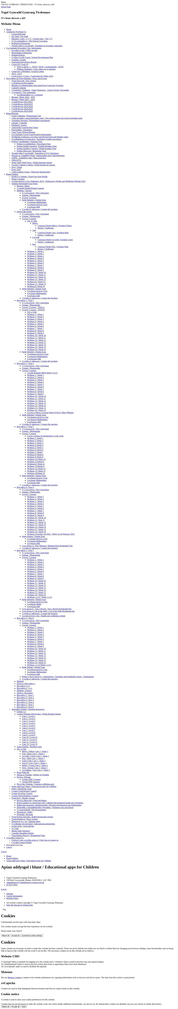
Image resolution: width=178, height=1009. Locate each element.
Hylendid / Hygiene (25, 814)
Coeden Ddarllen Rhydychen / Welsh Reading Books (39, 714)
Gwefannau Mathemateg (37, 356)
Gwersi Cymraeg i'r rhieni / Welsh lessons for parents (33, 165)
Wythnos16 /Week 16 (36, 286)
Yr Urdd (15, 828)
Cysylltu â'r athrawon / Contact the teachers (40, 209)
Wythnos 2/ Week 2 (35, 441)
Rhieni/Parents (12, 113)
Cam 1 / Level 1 (28, 716)
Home (8, 29)
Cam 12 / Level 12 (29, 742)
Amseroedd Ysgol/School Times (24, 127)
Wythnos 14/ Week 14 (36, 469)
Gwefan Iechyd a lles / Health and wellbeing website (43, 616)
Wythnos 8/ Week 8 (35, 455)
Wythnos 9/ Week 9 (35, 457)
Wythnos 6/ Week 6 (35, 450)
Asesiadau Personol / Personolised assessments (30, 120)
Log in (9, 847)
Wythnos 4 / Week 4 (35, 258)
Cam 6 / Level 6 (28, 728)
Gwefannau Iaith (34, 359)
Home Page (6, 7)
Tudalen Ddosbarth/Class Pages (24, 184)
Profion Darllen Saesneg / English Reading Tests (37, 146)
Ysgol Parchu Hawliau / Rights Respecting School (32, 817)
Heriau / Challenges (46, 228)
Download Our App (14, 845)
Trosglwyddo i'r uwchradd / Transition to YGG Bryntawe (35, 153)
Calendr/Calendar (18, 88)
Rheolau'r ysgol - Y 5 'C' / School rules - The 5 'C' (32, 39)
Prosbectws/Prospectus (20, 43)
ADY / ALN (16, 74)
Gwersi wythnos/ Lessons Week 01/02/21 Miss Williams (50, 412)
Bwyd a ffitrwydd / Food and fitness (32, 800)
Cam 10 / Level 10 (29, 737)
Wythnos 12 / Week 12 (36, 277)
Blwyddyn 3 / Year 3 (25, 427)
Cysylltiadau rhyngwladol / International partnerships (33, 824)
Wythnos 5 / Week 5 (35, 261)
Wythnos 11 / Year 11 (36, 520)
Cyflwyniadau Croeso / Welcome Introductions (30, 172)
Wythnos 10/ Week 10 (36, 459)
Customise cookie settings (32, 936)
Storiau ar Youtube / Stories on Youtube (33, 775)
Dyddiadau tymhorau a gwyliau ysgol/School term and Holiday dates (39, 137)
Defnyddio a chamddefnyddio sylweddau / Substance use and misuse (45, 807)
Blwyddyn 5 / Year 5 (25, 550)
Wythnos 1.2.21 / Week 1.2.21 (39, 597)
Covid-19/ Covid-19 (19, 64)
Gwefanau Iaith (33, 207)
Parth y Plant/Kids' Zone (21, 789)
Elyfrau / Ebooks (24, 777)
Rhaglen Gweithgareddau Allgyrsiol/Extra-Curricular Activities (37, 85)
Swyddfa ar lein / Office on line (24, 50)
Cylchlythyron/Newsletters (22, 83)
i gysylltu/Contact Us (15, 838)
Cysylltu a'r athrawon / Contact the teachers (40, 298)
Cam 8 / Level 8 (28, 733)
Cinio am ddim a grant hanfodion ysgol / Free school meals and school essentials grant (46, 118)
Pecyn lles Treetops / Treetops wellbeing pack (35, 784)
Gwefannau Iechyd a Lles (37, 354)
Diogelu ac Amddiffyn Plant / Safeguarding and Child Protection (38, 155)
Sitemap (9, 894)
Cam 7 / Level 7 (28, 730)
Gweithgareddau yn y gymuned (30, 95)
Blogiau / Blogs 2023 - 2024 (23, 99)
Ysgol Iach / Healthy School (23, 798)
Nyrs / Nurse (16, 167)
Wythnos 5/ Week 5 (35, 448)
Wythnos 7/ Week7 (35, 452)
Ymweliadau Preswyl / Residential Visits (28, 835)
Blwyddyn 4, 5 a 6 (24, 688)
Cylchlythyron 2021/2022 (22, 102)
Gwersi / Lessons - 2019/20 (33, 310)
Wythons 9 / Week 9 (35, 270)
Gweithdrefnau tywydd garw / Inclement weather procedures (36, 139)
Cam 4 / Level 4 (28, 723)
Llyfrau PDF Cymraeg (31, 779)
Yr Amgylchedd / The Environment (31, 810)
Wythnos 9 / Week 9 (35, 333)
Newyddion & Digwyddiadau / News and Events (26, 78)
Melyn (35, 223)
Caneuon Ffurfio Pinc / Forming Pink (53, 247)
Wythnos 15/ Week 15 (36, 471)
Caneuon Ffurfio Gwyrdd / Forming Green (55, 240)
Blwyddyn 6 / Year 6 (25, 618)
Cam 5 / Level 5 (28, 726)
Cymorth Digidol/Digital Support (30, 188)
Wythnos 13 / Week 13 (36, 279)
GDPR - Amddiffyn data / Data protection (28, 158)
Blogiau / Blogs (23, 186)
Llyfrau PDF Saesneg (31, 782)
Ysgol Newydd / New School (23, 81)
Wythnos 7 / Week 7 (35, 265)
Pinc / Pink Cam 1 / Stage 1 (33, 758)
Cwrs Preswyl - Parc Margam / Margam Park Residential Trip (47, 546)
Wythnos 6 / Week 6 (35, 263)
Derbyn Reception (24, 212)
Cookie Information (14, 896)
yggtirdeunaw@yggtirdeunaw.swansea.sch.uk (25, 882)
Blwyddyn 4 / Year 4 (25, 487)
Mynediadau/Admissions (21, 53)
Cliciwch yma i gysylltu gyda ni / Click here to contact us (35, 840)
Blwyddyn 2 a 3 (23, 686)
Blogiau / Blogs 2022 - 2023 (23, 97)
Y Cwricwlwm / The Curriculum (35, 193)
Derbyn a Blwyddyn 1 (26, 684)
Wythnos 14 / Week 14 (36, 345)
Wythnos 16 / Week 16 (36, 349)
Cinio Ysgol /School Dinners (23, 132)
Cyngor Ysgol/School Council (23, 791)
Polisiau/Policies (18, 55)
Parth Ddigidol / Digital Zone (34, 200)
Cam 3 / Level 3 (28, 721)
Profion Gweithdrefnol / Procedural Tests (33, 144)
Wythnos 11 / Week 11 (36, 275)
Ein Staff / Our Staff (19, 36)
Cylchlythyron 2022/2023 (22, 104)
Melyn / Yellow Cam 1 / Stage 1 (35, 751)
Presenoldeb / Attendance (21, 130)
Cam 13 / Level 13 (29, 744)
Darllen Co (21, 712)
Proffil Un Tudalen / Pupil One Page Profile (29, 177)
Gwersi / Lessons (29, 198)
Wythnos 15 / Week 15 (36, 284)
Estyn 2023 (16, 169)
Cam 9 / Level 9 (28, 735)
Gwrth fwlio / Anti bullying (22, 826)
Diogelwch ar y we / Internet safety (25, 821)
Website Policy (12, 898)
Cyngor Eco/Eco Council (21, 793)
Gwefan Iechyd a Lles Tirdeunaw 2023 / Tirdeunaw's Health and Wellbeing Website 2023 (48, 181)
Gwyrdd (35, 237)
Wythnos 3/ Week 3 (35, 443)
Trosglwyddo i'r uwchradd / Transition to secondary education (36, 46)
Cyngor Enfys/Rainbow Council (24, 796)
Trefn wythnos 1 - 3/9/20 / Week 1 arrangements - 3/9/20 (40, 67)
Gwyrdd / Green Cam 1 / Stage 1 (35, 756)
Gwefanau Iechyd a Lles (37, 205)
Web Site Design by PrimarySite (19, 905)
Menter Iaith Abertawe (20, 831)
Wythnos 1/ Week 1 (35, 438)
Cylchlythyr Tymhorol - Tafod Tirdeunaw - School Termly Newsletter (40, 90)
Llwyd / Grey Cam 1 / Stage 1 (34, 763)
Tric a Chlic (32, 312)
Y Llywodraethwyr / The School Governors (29, 41)
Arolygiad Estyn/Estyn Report (23, 62)
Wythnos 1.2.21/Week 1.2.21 (39, 665)
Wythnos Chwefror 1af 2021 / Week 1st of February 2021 (51, 534)
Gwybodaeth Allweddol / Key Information (23, 48)
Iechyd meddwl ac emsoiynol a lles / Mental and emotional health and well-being (50, 803)
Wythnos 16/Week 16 (36, 473)
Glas (34, 230)
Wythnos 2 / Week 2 (35, 254)
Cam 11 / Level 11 (29, 740)
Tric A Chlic (32, 221)
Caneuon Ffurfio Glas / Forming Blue (53, 233)
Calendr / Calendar (19, 123)
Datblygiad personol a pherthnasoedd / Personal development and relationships (49, 805)
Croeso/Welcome (18, 34)
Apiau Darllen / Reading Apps (29, 747)
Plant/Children (12, 174)
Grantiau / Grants (18, 60)
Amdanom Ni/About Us (16, 32)
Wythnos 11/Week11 (35, 462)
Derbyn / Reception (25, 693)
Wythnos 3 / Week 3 (35, 256)
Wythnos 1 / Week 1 (35, 251)
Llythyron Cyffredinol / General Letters (27, 71)
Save (24, 1007)
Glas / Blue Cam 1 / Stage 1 (33, 754)
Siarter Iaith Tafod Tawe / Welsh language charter (31, 162)
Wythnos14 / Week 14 (36, 282)
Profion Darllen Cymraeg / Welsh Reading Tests (36, 148)
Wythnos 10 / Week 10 (36, 272)
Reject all (5, 936)
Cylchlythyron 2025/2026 (22, 111)
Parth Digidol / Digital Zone (33, 536)
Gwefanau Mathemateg (36, 202)
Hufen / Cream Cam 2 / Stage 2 (35, 765)
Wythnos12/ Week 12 (36, 464)
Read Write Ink (23, 772)
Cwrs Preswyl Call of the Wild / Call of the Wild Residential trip (48, 611)
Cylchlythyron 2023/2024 (22, 106)
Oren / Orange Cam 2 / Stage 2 (34, 768)
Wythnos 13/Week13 (35, 466)
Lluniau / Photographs (31, 195)
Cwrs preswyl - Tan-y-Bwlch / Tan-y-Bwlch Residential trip (46, 609)
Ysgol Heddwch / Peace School (24, 819)
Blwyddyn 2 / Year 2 (25, 363)
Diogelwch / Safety (25, 812)
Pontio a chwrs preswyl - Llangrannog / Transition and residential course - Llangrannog (58, 677)
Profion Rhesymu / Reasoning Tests (31, 151)
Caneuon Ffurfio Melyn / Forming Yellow (55, 226)
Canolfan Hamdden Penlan (22, 833)
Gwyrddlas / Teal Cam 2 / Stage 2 (36, 770)
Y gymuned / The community (23, 92)
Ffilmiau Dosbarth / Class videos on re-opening (36, 69)
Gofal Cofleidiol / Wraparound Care (26, 116)
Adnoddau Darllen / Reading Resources (27, 709)
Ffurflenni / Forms (18, 125)
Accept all (15, 936)
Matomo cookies (14, 977)
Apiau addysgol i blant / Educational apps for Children (33, 786)
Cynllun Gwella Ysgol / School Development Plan (32, 57)
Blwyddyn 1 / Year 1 (25, 300)
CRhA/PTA (16, 160)
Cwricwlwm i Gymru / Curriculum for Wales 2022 (32, 76)
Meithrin (20, 681)
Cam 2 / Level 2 (28, 719)
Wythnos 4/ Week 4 (35, 445)
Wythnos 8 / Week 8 (35, 268)
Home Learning (17, 179)
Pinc (34, 244)
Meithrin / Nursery (24, 191)
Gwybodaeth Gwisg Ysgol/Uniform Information (31, 134)
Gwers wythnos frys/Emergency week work (45, 436)
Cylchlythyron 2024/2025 (22, 109)
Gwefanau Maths (34, 604)
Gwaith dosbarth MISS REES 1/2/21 (42, 373)
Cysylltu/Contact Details (21, 842)
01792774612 (12, 885)
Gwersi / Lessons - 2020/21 (33, 307)
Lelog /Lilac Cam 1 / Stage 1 (34, 761)
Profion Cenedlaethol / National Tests (26, 141)
